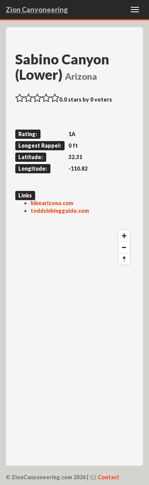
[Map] (74, 341)
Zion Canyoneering (37, 9)
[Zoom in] (124, 236)
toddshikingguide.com (60, 210)
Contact (108, 477)
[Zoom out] (124, 247)
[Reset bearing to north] (124, 259)
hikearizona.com (52, 203)
